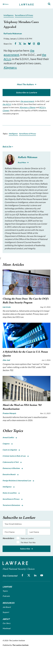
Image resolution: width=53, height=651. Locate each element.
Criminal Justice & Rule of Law (15, 456)
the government (27, 101)
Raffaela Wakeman (13, 33)
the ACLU (7, 104)
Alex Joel (6, 360)
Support (6, 612)
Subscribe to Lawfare (26, 92)
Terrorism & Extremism (12, 505)
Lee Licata (6, 307)
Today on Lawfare (27, 538)
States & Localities (10, 493)
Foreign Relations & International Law (18, 481)
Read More (22, 162)
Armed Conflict (9, 437)
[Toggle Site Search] (49, 4)
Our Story (6, 623)
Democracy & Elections (12, 468)
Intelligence (9, 15)
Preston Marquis (9, 413)
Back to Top (7, 146)
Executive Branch (10, 474)
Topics (5, 591)
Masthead (6, 628)
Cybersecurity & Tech (11, 462)
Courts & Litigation (10, 450)
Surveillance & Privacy (24, 15)
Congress (7, 444)
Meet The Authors (25, 84)
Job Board (7, 607)
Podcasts (6, 596)
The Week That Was (28, 542)
